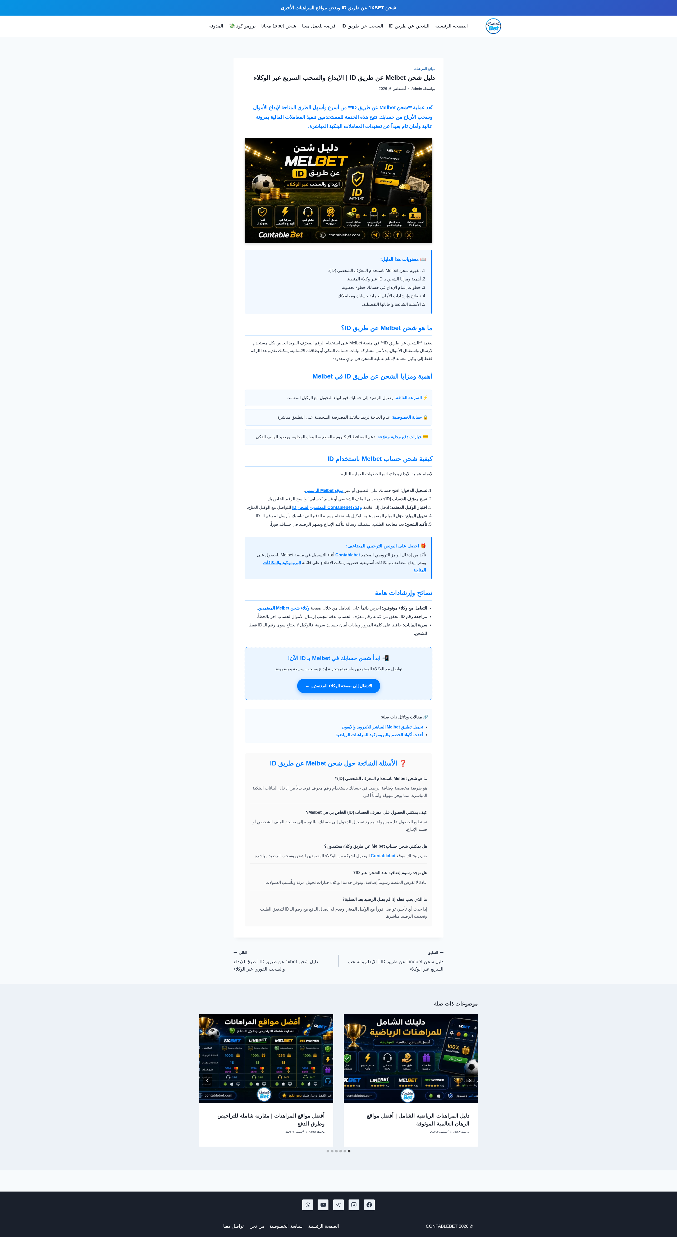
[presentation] (411, 1058)
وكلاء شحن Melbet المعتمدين (284, 608)
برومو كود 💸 (242, 26)
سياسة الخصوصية (286, 1226)
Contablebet (383, 855)
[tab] (349, 1151)
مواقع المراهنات (424, 69)
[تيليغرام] (338, 1204)
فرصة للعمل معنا (319, 26)
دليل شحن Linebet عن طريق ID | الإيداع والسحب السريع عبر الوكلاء (395, 961)
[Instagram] (354, 1204)
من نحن (256, 1226)
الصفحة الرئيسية (451, 26)
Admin (416, 89)
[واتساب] (307, 1204)
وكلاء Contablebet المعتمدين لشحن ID (327, 507)
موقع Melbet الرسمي (324, 490)
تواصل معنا (233, 1226)
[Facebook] (369, 1204)
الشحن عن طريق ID (409, 26)
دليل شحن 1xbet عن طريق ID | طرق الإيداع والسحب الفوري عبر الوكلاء (276, 961)
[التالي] (207, 1080)
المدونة (216, 26)
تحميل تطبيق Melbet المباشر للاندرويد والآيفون (382, 727)
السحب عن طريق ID (362, 26)
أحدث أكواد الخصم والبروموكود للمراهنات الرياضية (379, 734)
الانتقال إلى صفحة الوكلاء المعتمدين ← (338, 686)
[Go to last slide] (469, 1080)
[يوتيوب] (323, 1204)
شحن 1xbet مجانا (278, 26)
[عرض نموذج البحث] (201, 26)
